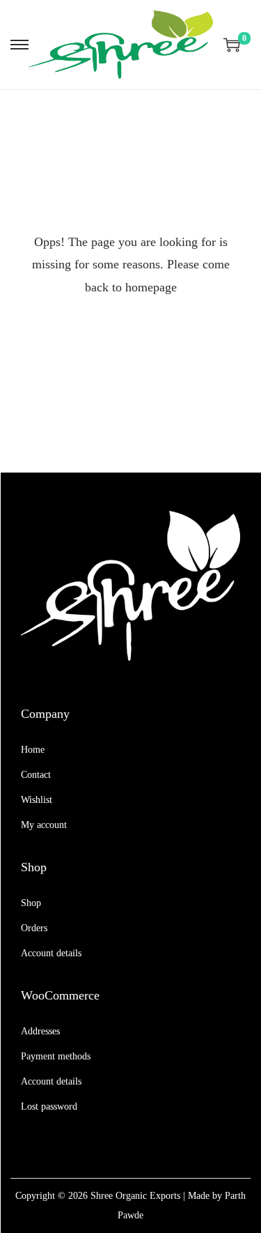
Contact (36, 774)
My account (44, 825)
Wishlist (36, 800)
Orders (34, 928)
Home (33, 749)
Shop (31, 903)
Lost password (49, 1106)
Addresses (40, 1031)
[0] (231, 44)
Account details (51, 953)
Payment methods (55, 1056)
